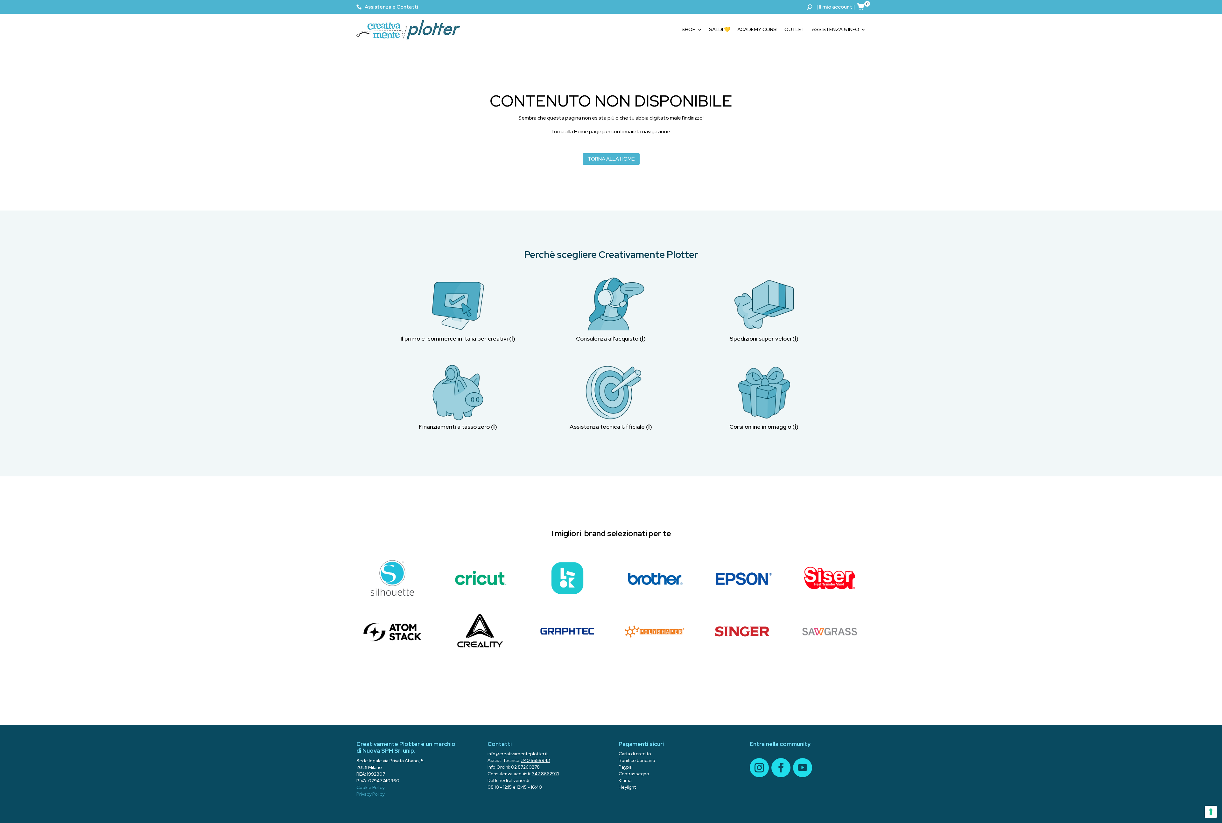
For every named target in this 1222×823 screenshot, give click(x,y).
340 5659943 (535, 760)
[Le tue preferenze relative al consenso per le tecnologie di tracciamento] (1211, 812)
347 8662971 (545, 774)
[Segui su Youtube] (802, 767)
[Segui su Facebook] (780, 767)
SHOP (689, 29)
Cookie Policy (370, 787)
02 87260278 (525, 767)
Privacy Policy (370, 794)
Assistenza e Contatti (391, 6)
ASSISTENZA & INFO (835, 29)
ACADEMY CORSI (757, 29)
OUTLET (794, 29)
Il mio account (835, 6)
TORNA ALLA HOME (611, 159)
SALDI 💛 (719, 29)
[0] (861, 6)
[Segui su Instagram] (759, 767)
